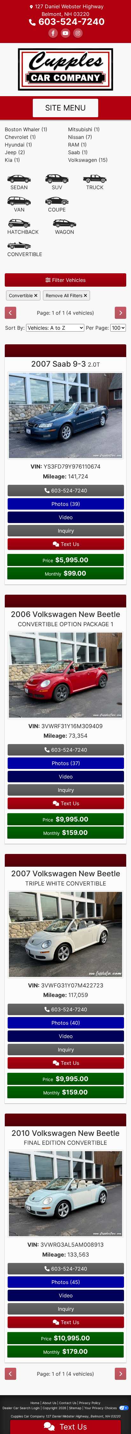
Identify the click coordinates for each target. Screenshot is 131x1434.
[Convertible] (24, 249)
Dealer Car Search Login (21, 1408)
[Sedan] (19, 182)
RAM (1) (77, 144)
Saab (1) (78, 152)
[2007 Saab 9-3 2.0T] (65, 416)
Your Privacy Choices (101, 1408)
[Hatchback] (22, 227)
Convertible (21, 295)
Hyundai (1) (18, 144)
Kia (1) (12, 160)
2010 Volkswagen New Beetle (65, 1137)
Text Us (69, 544)
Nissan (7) (80, 137)
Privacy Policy (89, 1403)
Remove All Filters (65, 295)
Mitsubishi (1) (84, 129)
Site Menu (65, 107)
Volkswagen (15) (88, 160)
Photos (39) (66, 504)
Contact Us (67, 1403)
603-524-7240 (71, 21)
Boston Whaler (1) (26, 129)
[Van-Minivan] (19, 204)
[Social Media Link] (78, 33)
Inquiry (66, 530)
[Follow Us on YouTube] (65, 33)
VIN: (36, 466)
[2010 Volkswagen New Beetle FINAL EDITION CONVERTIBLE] (65, 1194)
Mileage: (54, 476)
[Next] (120, 313)
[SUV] (57, 182)
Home (35, 1403)
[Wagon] (64, 227)
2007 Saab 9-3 (65, 364)
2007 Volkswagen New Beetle (65, 878)
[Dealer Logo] (65, 69)
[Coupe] (57, 204)
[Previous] (10, 313)
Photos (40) (66, 1023)
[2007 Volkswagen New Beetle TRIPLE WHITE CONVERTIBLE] (65, 935)
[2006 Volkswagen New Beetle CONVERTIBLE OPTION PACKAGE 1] (65, 675)
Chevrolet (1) (20, 137)
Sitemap (75, 1408)
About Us (49, 1403)
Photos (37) (66, 763)
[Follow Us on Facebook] (53, 33)
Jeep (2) (15, 152)
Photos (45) (66, 1282)
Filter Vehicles (68, 280)
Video (66, 517)
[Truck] (95, 182)
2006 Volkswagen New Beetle (65, 618)
